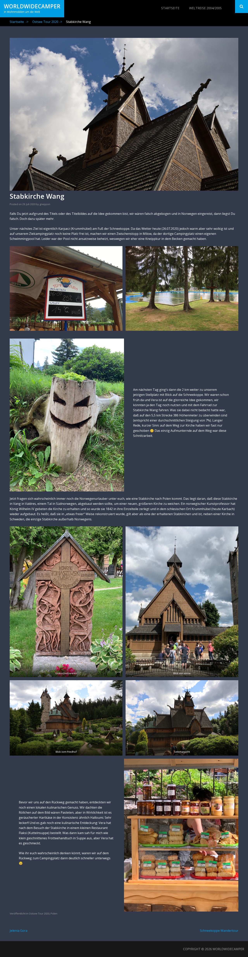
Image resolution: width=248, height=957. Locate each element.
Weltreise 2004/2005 (205, 8)
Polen (54, 913)
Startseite (170, 8)
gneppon (45, 204)
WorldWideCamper (32, 6)
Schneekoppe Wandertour (219, 930)
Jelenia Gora (18, 930)
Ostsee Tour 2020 (47, 22)
